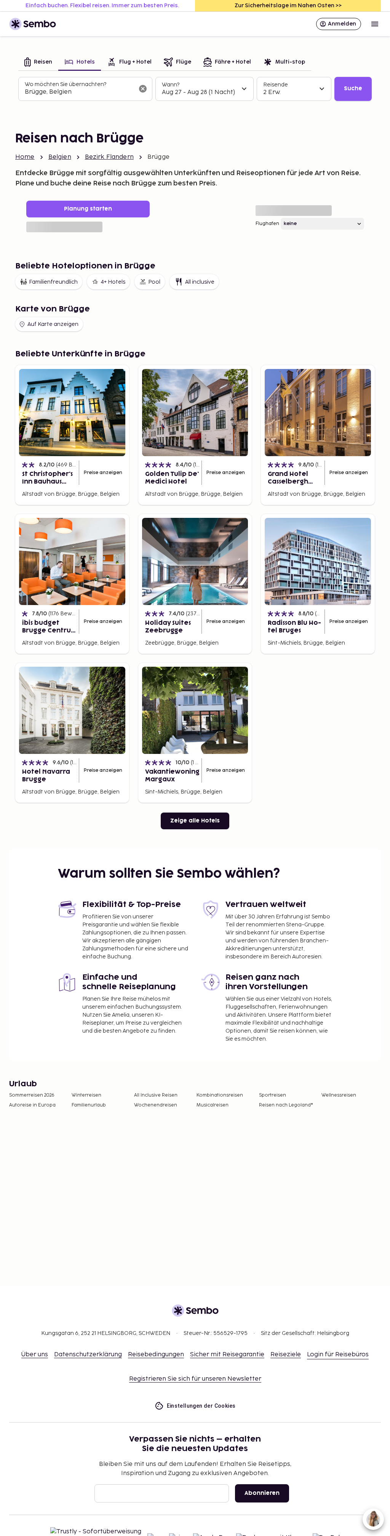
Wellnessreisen (338, 1095)
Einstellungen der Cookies (201, 1406)
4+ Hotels (113, 282)
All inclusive (199, 282)
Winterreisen (86, 1095)
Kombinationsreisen (220, 1095)
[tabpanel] (195, 89)
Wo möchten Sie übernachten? (65, 84)
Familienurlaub (89, 1105)
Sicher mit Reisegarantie (227, 1354)
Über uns (34, 1354)
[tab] (38, 62)
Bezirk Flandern (109, 157)
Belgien (59, 157)
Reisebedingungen (156, 1354)
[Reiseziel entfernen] (142, 88)
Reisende (275, 84)
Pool (154, 282)
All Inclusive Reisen (155, 1095)
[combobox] (79, 92)
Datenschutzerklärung (88, 1354)
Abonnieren (262, 1493)
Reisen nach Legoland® (286, 1105)
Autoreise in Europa (32, 1105)
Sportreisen (272, 1095)
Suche (353, 88)
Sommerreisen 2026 (31, 1095)
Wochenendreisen (155, 1105)
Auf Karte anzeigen (52, 324)
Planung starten (88, 208)
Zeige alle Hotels (195, 820)
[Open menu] (375, 24)
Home (25, 157)
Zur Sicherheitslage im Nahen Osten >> (288, 5)
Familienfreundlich (53, 282)
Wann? (170, 84)
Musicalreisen (213, 1105)
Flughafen (267, 224)
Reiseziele (285, 1354)
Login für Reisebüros (338, 1354)
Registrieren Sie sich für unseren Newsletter (195, 1379)
